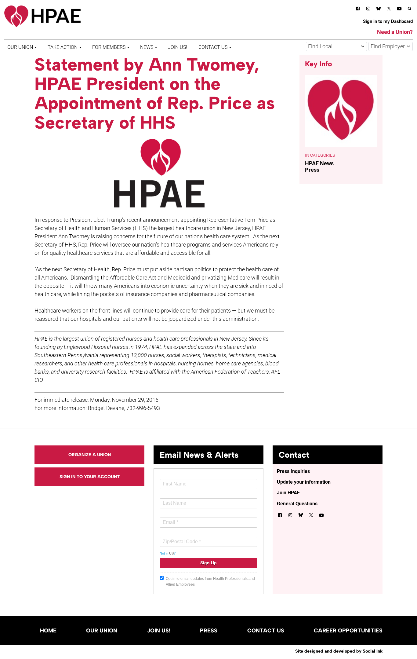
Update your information (304, 482)
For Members (108, 47)
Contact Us (212, 47)
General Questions (297, 504)
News (146, 47)
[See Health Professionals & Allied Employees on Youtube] (399, 9)
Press (312, 170)
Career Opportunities (348, 630)
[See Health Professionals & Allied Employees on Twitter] (389, 9)
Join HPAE (288, 493)
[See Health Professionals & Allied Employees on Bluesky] (378, 9)
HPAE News (319, 163)
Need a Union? (395, 32)
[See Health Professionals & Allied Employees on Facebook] (358, 9)
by (339, 651)
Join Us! (177, 47)
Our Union (20, 47)
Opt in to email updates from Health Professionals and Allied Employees (210, 582)
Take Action (63, 47)
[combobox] (336, 46)
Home (48, 630)
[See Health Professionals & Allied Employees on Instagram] (368, 9)
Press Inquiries (293, 471)
